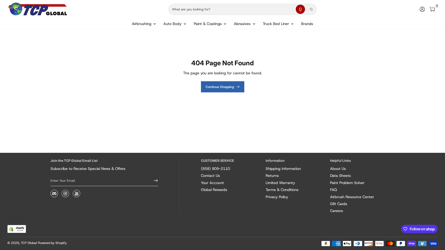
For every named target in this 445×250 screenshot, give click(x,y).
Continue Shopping (220, 87)
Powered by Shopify (52, 243)
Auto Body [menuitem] (172, 23)
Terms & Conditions (282, 189)
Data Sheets (340, 175)
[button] (300, 9)
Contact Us (210, 175)
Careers (336, 210)
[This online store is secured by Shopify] (16, 229)
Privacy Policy (277, 196)
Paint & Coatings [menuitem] (208, 23)
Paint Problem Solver (347, 182)
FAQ (333, 189)
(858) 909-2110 (215, 168)
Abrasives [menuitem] (242, 23)
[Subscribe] (154, 180)
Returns (272, 175)
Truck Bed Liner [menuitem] (276, 23)
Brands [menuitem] (307, 23)
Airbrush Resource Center (352, 196)
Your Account (212, 182)
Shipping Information (283, 168)
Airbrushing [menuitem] (141, 23)
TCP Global (29, 243)
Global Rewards (214, 189)
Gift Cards (338, 203)
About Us (338, 168)
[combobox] (231, 9)
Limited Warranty (280, 182)
